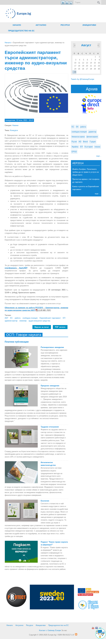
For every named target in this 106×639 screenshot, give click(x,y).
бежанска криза (78, 137)
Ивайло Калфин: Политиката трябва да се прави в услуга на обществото (85, 172)
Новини (15, 125)
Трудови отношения (50, 427)
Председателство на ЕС (21, 31)
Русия (74, 142)
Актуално (41, 25)
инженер (22, 321)
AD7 (6, 318)
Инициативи (89, 25)
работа (17, 318)
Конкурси (14, 130)
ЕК (77, 127)
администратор (11, 321)
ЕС (11, 318)
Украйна (75, 147)
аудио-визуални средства (39, 321)
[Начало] (36, 14)
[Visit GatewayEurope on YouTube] (93, 628)
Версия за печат (42, 327)
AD (80, 142)
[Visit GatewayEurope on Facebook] (97, 628)
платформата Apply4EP (16, 268)
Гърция (93, 142)
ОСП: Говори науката (23, 335)
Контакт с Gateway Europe (50, 630)
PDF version (60, 327)
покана (97, 147)
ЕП (64, 318)
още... (98, 156)
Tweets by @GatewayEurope (82, 79)
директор (92, 132)
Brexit (85, 142)
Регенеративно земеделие (52, 347)
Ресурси (65, 25)
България (89, 147)
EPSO (74, 152)
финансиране (92, 137)
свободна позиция (30, 318)
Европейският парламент (50, 318)
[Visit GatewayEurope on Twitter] (100, 628)
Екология (45, 501)
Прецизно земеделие (50, 386)
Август (86, 45)
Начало (17, 25)
